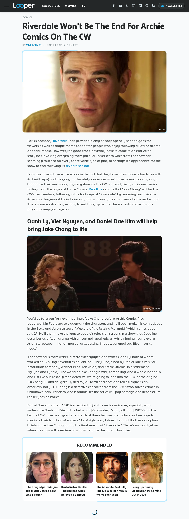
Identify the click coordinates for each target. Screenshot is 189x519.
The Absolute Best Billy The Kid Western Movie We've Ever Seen (111, 491)
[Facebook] (114, 6)
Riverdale (60, 141)
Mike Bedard (34, 45)
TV (84, 6)
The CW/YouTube (151, 309)
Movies (71, 6)
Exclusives (51, 6)
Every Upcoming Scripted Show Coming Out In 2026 (146, 491)
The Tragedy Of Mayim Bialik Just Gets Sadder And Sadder (42, 491)
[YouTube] (120, 6)
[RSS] (153, 6)
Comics (28, 17)
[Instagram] (133, 6)
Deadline (95, 189)
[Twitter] (127, 6)
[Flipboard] (140, 6)
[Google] (147, 6)
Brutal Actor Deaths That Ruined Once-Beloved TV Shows (74, 491)
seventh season (77, 166)
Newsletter (174, 5)
